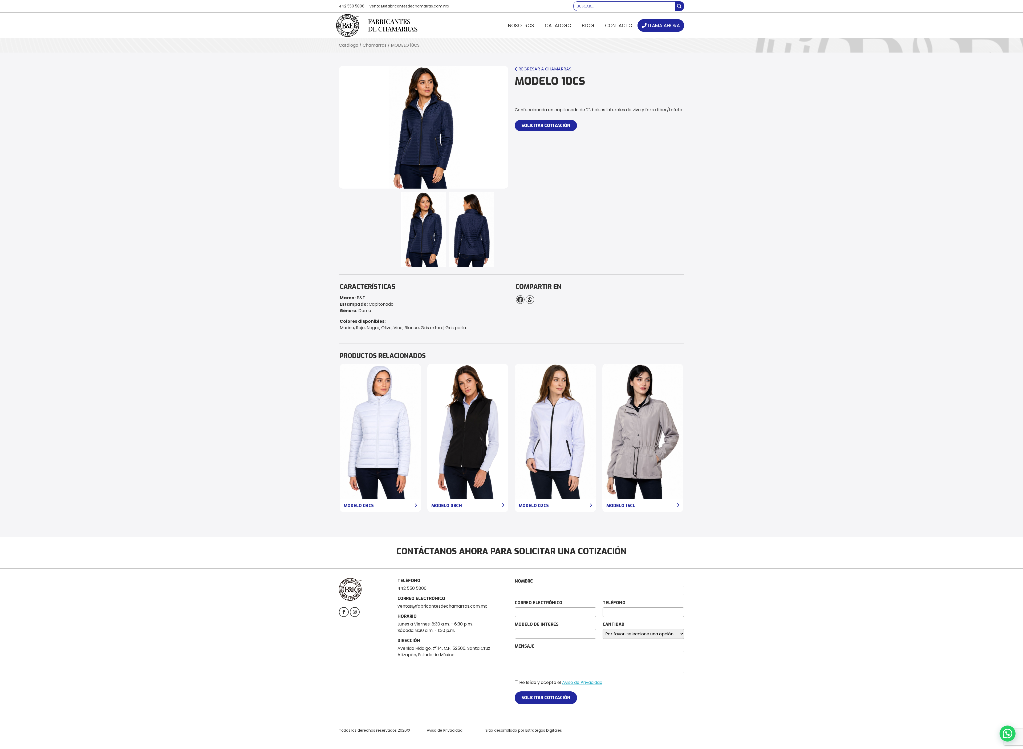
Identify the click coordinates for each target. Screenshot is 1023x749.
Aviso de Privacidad (582, 682)
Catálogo (558, 25)
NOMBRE (524, 581)
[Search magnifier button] (679, 6)
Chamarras (375, 45)
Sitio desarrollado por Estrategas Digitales (523, 730)
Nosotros (521, 25)
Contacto (618, 25)
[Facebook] (520, 299)
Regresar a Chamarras (544, 69)
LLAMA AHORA (664, 25)
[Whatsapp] (530, 299)
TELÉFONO (614, 602)
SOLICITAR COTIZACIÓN (545, 125)
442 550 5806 (351, 6)
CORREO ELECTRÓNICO (538, 602)
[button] (1008, 734)
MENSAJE (524, 646)
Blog (588, 25)
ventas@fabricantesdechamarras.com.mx (409, 6)
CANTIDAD (613, 624)
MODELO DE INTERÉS (537, 624)
